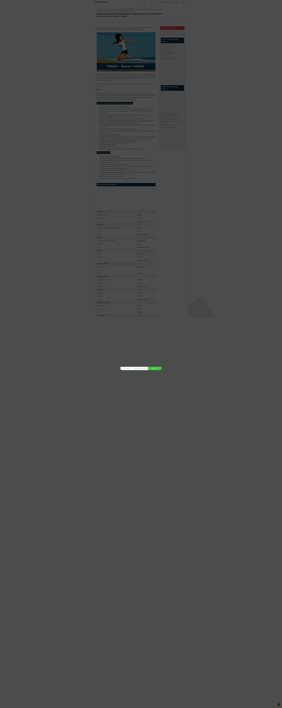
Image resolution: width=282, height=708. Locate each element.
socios (131, 342)
